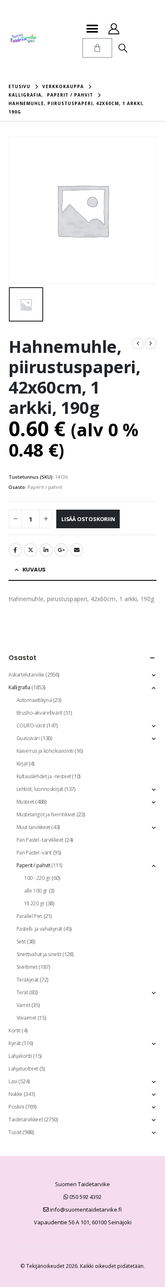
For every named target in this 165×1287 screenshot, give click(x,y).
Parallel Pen (29, 916)
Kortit (14, 1030)
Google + (61, 550)
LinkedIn (46, 550)
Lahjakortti (20, 1056)
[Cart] (97, 48)
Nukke (15, 1094)
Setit (21, 941)
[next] (151, 343)
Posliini (16, 1106)
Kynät (14, 1043)
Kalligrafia (19, 687)
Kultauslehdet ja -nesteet (43, 776)
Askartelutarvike (26, 674)
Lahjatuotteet (23, 1068)
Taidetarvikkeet (25, 1119)
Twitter (30, 550)
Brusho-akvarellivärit (39, 712)
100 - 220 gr (37, 878)
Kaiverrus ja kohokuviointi (45, 750)
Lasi (12, 1081)
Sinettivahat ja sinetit (38, 954)
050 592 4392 (85, 1197)
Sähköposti (76, 550)
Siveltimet (27, 967)
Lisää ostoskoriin (88, 519)
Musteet (25, 801)
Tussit (15, 1132)
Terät (22, 992)
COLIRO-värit (30, 725)
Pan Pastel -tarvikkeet (39, 839)
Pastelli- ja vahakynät (39, 928)
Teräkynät (27, 979)
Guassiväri (28, 738)
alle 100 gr (35, 890)
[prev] (138, 343)
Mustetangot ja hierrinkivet (45, 814)
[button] (92, 28)
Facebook (15, 550)
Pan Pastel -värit (34, 852)
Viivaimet (26, 1017)
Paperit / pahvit (45, 487)
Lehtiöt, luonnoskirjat (39, 789)
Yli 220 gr (34, 903)
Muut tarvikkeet (33, 827)
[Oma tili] (113, 28)
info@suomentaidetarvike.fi (85, 1209)
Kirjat (22, 763)
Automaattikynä (34, 700)
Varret (23, 1005)
